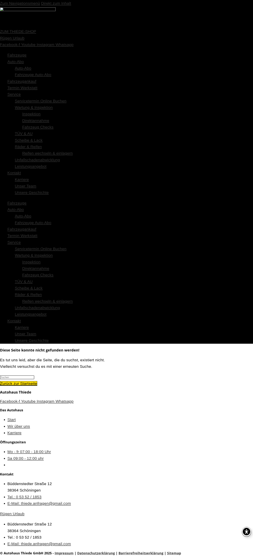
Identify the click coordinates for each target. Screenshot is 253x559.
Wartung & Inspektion (34, 107)
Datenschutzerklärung (96, 553)
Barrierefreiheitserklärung (141, 553)
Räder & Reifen (28, 147)
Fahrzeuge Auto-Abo (33, 74)
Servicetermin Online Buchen (40, 101)
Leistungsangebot (30, 166)
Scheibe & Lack (29, 140)
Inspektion (31, 114)
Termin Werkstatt (22, 88)
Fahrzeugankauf (21, 81)
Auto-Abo (15, 61)
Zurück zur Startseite (18, 383)
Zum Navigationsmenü (20, 3)
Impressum (64, 553)
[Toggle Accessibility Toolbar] (246, 531)
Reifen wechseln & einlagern (47, 153)
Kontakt (14, 173)
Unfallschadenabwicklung (37, 160)
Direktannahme (35, 120)
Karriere (22, 179)
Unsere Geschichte (32, 192)
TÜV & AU (24, 133)
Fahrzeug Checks (38, 127)
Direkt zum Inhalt (56, 3)
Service (14, 94)
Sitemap (174, 553)
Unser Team (25, 186)
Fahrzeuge (16, 55)
